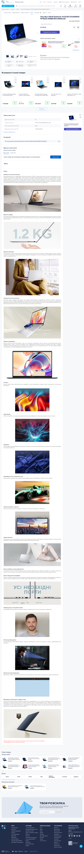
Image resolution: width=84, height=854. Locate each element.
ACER (18, 776)
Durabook (64, 776)
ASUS (7, 776)
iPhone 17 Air (57, 843)
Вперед (79, 39)
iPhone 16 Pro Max (58, 832)
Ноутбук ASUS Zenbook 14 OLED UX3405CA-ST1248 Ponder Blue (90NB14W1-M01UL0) (54, 758)
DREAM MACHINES (52, 776)
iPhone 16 (56, 827)
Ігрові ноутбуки (57, 840)
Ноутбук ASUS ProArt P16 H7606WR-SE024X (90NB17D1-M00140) (34, 758)
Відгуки (6, 152)
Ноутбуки (56, 839)
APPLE (30, 776)
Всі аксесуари (76, 50)
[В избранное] (15, 80)
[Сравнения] (15, 82)
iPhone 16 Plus (57, 829)
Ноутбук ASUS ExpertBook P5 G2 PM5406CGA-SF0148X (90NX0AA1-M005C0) (74, 758)
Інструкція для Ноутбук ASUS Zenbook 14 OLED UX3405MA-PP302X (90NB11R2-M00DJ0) (27, 141)
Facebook (72, 836)
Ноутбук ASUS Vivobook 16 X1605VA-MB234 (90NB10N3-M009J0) (15, 786)
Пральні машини (57, 835)
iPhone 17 (56, 842)
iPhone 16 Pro (57, 831)
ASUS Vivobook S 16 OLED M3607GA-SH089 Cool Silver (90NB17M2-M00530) (53, 765)
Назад (4, 33)
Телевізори (56, 834)
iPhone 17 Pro (57, 845)
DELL (41, 776)
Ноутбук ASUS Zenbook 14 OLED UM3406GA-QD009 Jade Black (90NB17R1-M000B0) (14, 765)
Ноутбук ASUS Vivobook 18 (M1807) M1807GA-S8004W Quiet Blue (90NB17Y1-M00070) (14, 758)
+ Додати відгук (55, 157)
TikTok (79, 836)
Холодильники (57, 837)
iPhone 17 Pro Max (58, 847)
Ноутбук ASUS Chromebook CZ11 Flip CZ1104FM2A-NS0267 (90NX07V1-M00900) (34, 765)
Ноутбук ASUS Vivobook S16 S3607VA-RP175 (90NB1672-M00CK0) (37, 786)
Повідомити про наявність (50, 32)
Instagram (74, 836)
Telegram (77, 836)
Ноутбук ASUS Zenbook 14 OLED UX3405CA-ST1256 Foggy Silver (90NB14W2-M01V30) (74, 765)
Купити (15, 102)
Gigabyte (76, 776)
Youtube (69, 836)
